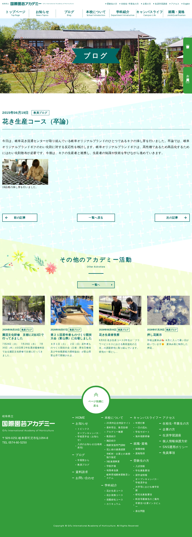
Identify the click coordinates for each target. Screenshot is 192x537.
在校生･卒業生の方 (130, 4)
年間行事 (140, 423)
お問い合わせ (85, 478)
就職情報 (140, 449)
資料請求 (82, 472)
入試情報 (140, 466)
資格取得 (140, 453)
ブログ (80, 454)
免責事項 (169, 452)
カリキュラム (113, 504)
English (186, 4)
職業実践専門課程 (115, 445)
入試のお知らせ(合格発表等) (89, 446)
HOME (80, 417)
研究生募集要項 (143, 494)
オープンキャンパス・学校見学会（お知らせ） (89, 436)
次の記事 (172, 217)
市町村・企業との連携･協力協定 (118, 456)
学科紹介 (111, 485)
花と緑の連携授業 (115, 449)
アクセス (175, 4)
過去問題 (140, 511)
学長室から (83, 460)
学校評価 (111, 466)
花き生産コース (114, 490)
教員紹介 (111, 436)
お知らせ (82, 423)
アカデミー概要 (114, 432)
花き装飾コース (114, 495)
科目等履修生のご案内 (147, 499)
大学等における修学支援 (147, 489)
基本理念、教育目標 (117, 427)
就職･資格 (141, 443)
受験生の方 (112, 4)
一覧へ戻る (96, 217)
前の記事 (20, 217)
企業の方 (147, 4)
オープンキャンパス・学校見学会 (147, 481)
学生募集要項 (142, 470)
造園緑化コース (114, 499)
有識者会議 (112, 470)
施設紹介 (111, 440)
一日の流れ (141, 427)
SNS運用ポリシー (175, 447)
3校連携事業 (113, 461)
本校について (114, 417)
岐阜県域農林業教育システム (118, 476)
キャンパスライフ (146, 417)
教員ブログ (83, 464)
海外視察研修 (142, 436)
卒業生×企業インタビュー (147, 505)
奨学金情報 (141, 475)
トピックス (83, 429)
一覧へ (96, 284)
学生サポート (142, 432)
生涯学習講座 (161, 4)
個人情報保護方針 (175, 441)
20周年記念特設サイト (118, 423)
